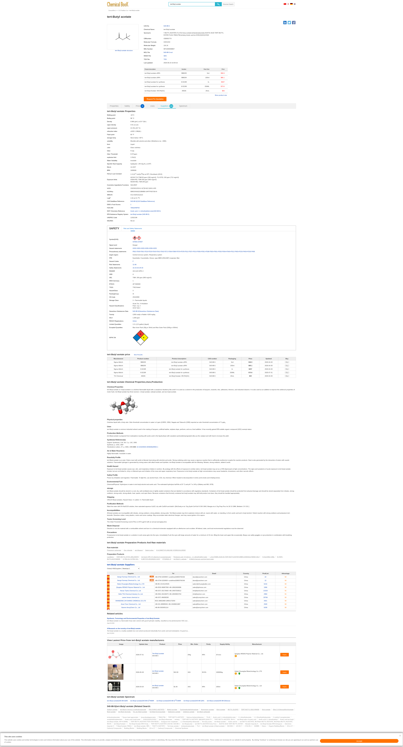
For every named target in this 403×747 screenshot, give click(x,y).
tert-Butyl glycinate (124, 712)
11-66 (134, 264)
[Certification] (239, 673)
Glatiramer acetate (174, 712)
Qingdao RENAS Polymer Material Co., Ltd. (130, 587)
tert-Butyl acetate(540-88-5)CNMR (169, 701)
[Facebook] (293, 22)
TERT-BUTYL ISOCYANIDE (250, 709)
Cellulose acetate (188, 712)
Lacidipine (110, 557)
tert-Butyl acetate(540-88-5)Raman (218, 701)
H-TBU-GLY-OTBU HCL (131, 559)
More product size (221, 95)
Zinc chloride (128, 550)
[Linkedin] (285, 22)
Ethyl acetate (221, 709)
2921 (265, 601)
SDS (165, 56)
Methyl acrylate (172, 709)
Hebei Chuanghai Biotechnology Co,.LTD (130, 584)
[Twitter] (289, 22)
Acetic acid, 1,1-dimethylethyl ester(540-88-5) (145, 211)
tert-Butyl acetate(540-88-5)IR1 (194, 701)
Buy (287, 362)
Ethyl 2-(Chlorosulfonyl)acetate (283, 709)
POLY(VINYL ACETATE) (156, 709)
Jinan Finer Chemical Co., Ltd (131, 604)
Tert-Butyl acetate (158, 653)
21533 (265, 590)
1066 (265, 587)
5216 (265, 584)
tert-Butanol (139, 550)
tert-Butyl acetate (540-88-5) (139, 214)
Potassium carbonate (114, 550)
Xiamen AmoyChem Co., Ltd (130, 607)
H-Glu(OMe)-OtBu (268, 557)
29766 (265, 597)
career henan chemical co (130, 597)
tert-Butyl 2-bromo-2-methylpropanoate (133, 709)
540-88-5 (167, 26)
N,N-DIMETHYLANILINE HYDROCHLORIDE (171, 550)
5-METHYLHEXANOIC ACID (150, 559)
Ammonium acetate (207, 709)
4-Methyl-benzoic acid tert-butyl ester (201, 559)
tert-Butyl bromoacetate (157, 712)
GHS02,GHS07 (138, 242)
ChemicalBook (112, 10)
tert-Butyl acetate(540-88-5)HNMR (142, 701)
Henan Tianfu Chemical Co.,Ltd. (130, 590)
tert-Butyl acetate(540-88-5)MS (117, 701)
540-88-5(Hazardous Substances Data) (146, 311)
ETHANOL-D (166, 559)
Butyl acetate (111, 712)
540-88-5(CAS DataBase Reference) (142, 201)
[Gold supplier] (236, 656)
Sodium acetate (112, 709)
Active (135, 321)
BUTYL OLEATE (233, 709)
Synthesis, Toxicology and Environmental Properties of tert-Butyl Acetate (133, 618)
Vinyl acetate (266, 709)
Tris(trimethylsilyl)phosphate (189, 709)
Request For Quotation (155, 99)
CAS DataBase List (123, 10)
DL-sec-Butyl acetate (140, 712)
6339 (265, 607)
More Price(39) (138, 355)
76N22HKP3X (135, 208)
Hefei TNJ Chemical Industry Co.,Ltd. (130, 594)
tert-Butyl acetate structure (124, 50)
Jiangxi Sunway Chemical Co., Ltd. (128, 577)
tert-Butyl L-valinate (180, 559)
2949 (265, 604)
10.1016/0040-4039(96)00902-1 (147, 447)
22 (265, 577)
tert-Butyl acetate (158, 671)
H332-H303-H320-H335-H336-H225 (145, 248)
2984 (265, 594)
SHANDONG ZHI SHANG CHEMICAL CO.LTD (130, 601)
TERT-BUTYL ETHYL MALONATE (127, 557)
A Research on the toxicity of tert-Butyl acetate (124, 628)
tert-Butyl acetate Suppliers (121, 564)
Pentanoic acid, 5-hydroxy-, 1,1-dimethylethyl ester (190, 557)
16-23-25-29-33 (138, 268)
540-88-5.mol (168, 52)
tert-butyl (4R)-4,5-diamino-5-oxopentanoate (156, 557)
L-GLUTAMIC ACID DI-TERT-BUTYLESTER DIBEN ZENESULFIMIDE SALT (235, 557)
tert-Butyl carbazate (203, 712)
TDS (165, 59)
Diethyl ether (149, 550)
